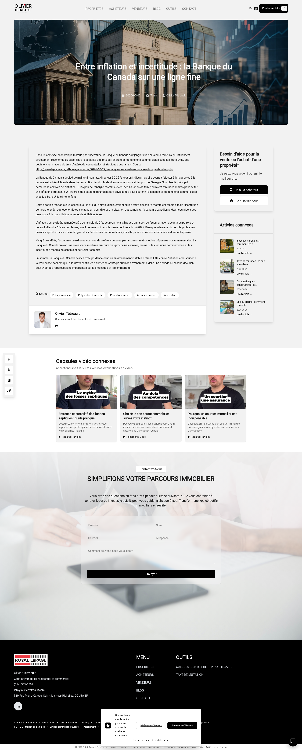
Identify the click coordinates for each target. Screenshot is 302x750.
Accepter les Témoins (182, 725)
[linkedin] (56, 326)
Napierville (204, 722)
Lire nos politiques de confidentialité (151, 740)
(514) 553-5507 (23, 684)
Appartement (90, 727)
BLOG (140, 690)
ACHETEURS (145, 674)
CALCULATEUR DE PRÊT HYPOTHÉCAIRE (204, 667)
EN (250, 8)
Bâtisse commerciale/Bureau (64, 727)
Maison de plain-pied (35, 727)
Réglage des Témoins (151, 725)
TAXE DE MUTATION (190, 674)
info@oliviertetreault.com (29, 690)
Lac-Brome (99, 722)
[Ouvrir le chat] (293, 740)
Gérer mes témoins (217, 747)
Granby (85, 722)
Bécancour (31, 722)
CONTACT (143, 698)
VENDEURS (144, 682)
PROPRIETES (145, 667)
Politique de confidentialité (133, 747)
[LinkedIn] (256, 8)
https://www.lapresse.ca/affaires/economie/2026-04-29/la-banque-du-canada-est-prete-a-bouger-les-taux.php (104, 169)
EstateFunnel (89, 747)
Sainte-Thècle (48, 722)
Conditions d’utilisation (178, 747)
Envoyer (151, 574)
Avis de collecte (156, 747)
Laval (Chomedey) (68, 722)
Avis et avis (197, 747)
